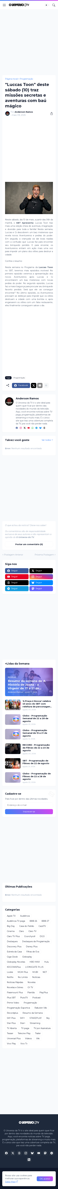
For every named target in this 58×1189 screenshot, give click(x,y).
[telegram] (36, 428)
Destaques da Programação (36, 941)
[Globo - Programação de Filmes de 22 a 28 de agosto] (13, 777)
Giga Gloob (12, 956)
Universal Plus (14, 1038)
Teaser (10, 1033)
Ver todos (46, 440)
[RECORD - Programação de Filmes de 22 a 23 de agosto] (13, 749)
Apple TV (11, 916)
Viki (38, 1038)
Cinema (10, 931)
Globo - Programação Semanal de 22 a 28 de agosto (35, 718)
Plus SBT (11, 997)
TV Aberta (12, 1028)
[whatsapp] (33, 428)
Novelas (31, 982)
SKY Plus (11, 1018)
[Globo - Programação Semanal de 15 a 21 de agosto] (13, 734)
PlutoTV (24, 997)
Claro (21, 931)
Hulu (46, 962)
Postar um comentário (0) (29, 544)
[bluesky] (40, 428)
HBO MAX (35, 962)
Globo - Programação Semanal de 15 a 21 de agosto (35, 733)
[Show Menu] (4, 5)
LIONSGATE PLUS (34, 967)
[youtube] (29, 428)
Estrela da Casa (14, 951)
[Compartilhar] (50, 113)
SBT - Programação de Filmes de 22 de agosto (36, 762)
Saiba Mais (10, 1181)
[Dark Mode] (47, 5)
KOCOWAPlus (14, 967)
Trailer (38, 1033)
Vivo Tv (23, 1043)
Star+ (22, 1023)
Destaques (12, 941)
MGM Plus (23, 972)
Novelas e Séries (15, 987)
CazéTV (42, 926)
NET (45, 972)
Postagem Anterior (13, 554)
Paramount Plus (15, 992)
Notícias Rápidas (15, 982)
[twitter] (25, 428)
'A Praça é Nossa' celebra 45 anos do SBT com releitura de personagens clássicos (37, 704)
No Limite (23, 977)
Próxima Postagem (44, 554)
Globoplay (27, 956)
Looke (10, 972)
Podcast (36, 997)
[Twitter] (33, 385)
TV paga (25, 1028)
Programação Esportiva (18, 1008)
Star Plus (11, 1023)
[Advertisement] (29, 42)
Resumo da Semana (33, 1013)
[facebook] (17, 428)
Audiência (25, 916)
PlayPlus (43, 992)
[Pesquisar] (54, 5)
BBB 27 (45, 921)
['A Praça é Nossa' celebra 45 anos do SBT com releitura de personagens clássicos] (13, 705)
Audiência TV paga (16, 921)
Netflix (10, 977)
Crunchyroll (29, 936)
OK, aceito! (45, 1179)
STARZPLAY (36, 1018)
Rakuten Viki (40, 1008)
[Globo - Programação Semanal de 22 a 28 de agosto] (13, 719)
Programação (26, 79)
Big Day (11, 926)
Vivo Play (11, 1043)
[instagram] (21, 428)
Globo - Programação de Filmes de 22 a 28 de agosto (37, 776)
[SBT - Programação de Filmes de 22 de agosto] (13, 763)
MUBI (35, 972)
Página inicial (11, 79)
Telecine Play (24, 1033)
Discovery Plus (14, 946)
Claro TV (32, 931)
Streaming (35, 1023)
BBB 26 (33, 921)
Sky (48, 1018)
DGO (42, 936)
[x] (12, 1153)
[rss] (29, 1159)
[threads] (44, 428)
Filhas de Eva (32, 951)
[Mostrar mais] (46, 385)
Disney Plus (31, 946)
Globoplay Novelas (16, 962)
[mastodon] (45, 1153)
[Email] (40, 385)
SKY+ (22, 1018)
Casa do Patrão (26, 926)
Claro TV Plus (13, 936)
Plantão (31, 992)
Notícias (36, 977)
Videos (28, 1038)
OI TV (30, 987)
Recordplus (12, 1013)
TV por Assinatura (42, 1028)
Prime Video (13, 1002)
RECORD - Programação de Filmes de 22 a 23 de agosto (36, 748)
